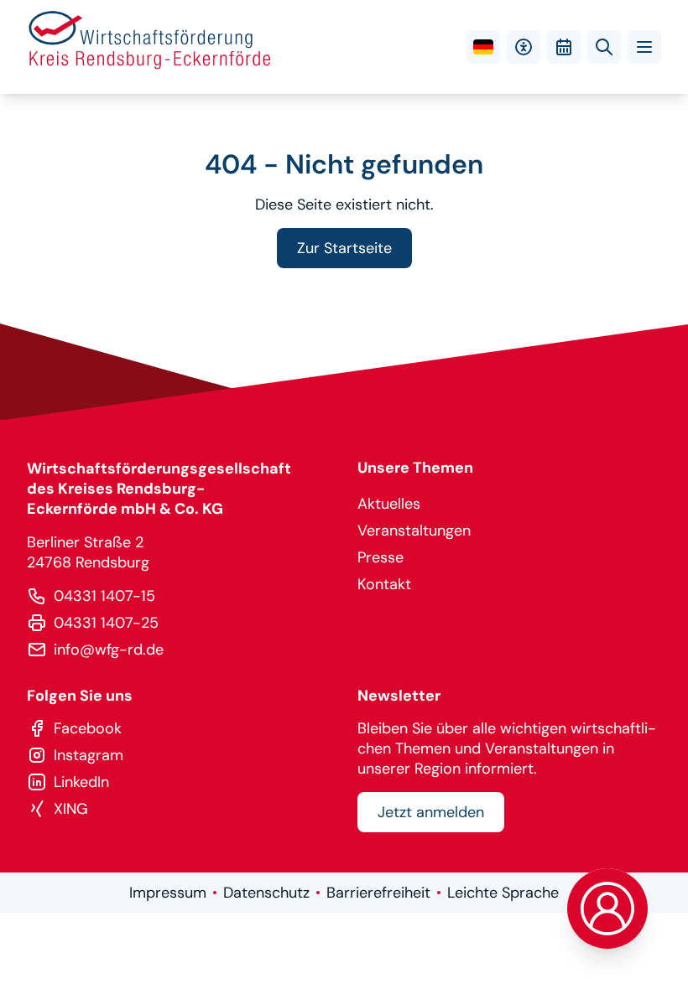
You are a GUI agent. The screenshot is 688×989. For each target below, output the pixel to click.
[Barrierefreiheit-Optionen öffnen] (523, 47)
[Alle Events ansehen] (564, 47)
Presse (380, 557)
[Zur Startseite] (150, 47)
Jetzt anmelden (431, 812)
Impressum (167, 893)
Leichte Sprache (503, 893)
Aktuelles (388, 504)
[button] (644, 47)
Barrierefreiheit (378, 893)
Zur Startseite (344, 248)
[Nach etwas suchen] (604, 47)
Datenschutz (266, 893)
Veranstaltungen (414, 530)
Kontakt (384, 584)
